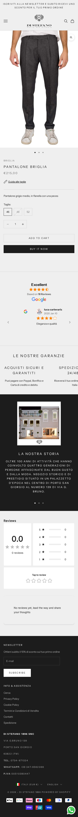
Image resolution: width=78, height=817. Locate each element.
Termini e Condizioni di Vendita (21, 710)
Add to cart (39, 238)
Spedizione (10, 722)
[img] (17, 547)
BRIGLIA (9, 160)
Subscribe (17, 672)
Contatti (8, 716)
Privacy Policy (11, 698)
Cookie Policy (11, 704)
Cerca (7, 692)
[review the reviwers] (21, 311)
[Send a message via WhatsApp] (71, 810)
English (52, 784)
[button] (53, 529)
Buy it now (39, 248)
